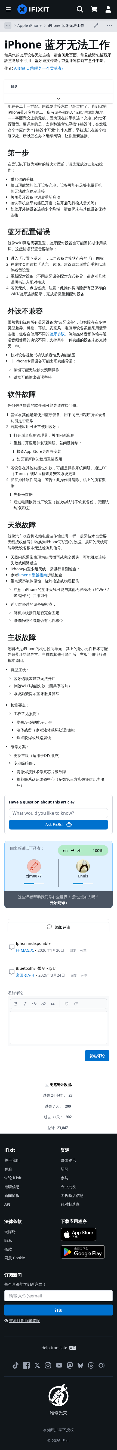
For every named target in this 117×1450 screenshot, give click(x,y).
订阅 (58, 1310)
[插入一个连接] (43, 1004)
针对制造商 (70, 1204)
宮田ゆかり (25, 975)
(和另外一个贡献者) (46, 68)
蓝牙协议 (57, 333)
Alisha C (21, 68)
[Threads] (91, 1365)
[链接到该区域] (5, 154)
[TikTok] (15, 1365)
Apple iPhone (29, 25)
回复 (73, 950)
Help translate (54, 1347)
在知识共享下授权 (58, 1429)
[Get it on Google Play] (83, 1252)
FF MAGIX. (25, 950)
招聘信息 (12, 1186)
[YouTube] (59, 1365)
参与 (64, 1177)
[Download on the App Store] (78, 1234)
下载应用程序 (74, 1221)
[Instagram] (48, 1365)
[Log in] (108, 9)
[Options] (7, 25)
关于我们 (12, 1160)
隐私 (8, 1240)
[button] (80, 9)
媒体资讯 (68, 1160)
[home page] (33, 9)
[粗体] (15, 1004)
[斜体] (25, 1004)
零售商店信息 (72, 1195)
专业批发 (68, 1186)
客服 (8, 1169)
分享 (83, 950)
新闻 (64, 1169)
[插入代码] (34, 1004)
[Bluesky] (80, 1365)
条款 (8, 1249)
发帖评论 (97, 1055)
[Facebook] (26, 1365)
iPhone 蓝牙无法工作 (66, 25)
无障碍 (10, 1231)
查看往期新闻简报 (24, 1320)
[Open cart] (94, 9)
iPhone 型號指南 (32, 574)
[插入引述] (52, 1004)
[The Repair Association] (101, 1365)
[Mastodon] (70, 1365)
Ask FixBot (54, 824)
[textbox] (58, 1027)
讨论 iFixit (12, 1177)
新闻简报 (12, 1195)
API (7, 1204)
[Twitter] (37, 1365)
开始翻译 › (58, 902)
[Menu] (8, 9)
